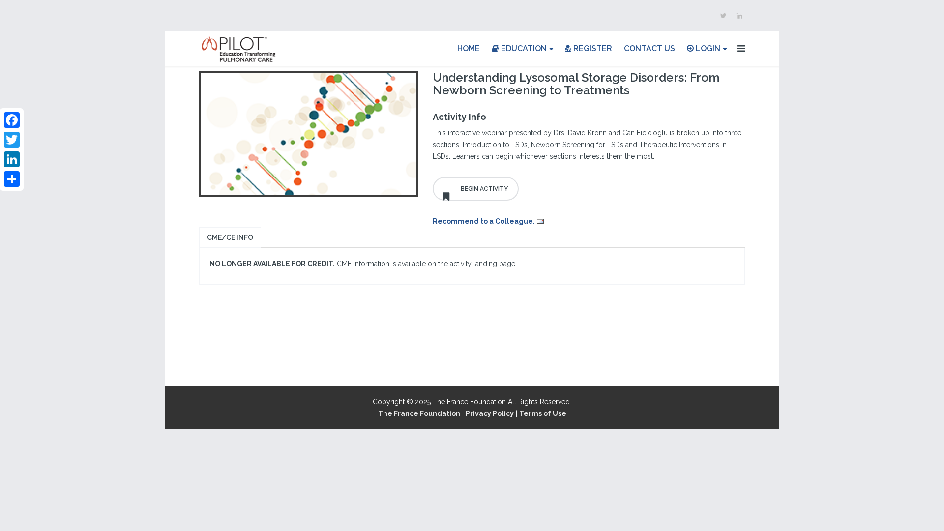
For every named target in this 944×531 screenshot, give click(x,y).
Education (523, 48)
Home (468, 48)
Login (707, 48)
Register (591, 48)
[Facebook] (12, 120)
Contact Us (649, 48)
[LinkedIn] (12, 159)
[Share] (12, 179)
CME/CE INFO (230, 237)
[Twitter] (12, 139)
